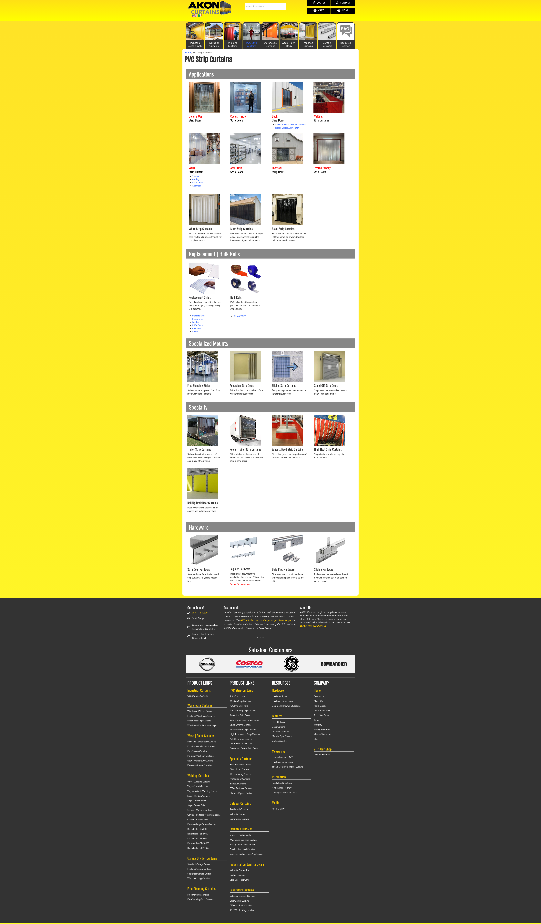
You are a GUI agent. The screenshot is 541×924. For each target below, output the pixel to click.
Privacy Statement (322, 730)
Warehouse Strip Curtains (199, 721)
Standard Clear (198, 315)
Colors (195, 331)
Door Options (278, 722)
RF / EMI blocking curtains (242, 910)
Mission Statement (322, 734)
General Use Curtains (197, 696)
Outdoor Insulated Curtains (242, 849)
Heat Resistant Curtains (240, 765)
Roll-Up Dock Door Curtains (242, 845)
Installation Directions (282, 783)
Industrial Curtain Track (240, 870)
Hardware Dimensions (282, 701)
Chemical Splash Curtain (241, 793)
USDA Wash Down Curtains (200, 761)
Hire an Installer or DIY (282, 757)
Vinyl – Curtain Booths (197, 786)
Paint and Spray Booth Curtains (201, 742)
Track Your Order (321, 715)
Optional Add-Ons (280, 732)
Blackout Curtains (238, 784)
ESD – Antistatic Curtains (241, 788)
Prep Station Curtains (197, 751)
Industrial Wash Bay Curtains (200, 756)
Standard (196, 176)
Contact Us (319, 697)
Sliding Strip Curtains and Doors (244, 720)
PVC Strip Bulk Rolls (239, 706)
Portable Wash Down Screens (201, 747)
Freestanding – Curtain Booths (201, 824)
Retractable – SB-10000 (198, 843)
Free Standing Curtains (198, 895)
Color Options (278, 727)
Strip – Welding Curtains (198, 796)
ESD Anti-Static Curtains (241, 906)
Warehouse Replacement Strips (202, 726)
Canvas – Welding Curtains (199, 810)
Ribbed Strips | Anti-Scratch (287, 128)
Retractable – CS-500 (197, 829)
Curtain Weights (279, 741)
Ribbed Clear (197, 319)
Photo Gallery (278, 809)
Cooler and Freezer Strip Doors (244, 749)
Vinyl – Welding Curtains (198, 782)
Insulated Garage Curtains (199, 869)
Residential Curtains (239, 809)
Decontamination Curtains (199, 765)
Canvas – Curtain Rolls (197, 820)
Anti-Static (196, 186)
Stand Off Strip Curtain (240, 725)
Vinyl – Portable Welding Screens (202, 791)
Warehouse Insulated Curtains (243, 840)
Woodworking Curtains (240, 774)
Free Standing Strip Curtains (200, 899)
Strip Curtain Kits (237, 697)
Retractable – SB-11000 (198, 848)
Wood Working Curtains (198, 878)
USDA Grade (197, 182)
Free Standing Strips (198, 385)
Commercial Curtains (239, 819)
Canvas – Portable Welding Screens (203, 815)
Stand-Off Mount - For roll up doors (290, 124)
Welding (195, 179)
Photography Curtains (240, 779)
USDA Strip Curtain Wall (241, 744)
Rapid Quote (320, 706)
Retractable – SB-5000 (197, 834)
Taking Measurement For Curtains (287, 767)
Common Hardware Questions (286, 706)
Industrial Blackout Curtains (242, 896)
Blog (316, 739)
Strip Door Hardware (239, 880)
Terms (316, 720)
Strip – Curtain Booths (197, 801)
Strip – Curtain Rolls (196, 805)
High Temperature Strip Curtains (245, 734)
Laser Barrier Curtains (239, 901)
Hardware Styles (279, 697)
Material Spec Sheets (281, 736)
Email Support (199, 618)
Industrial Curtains (238, 814)
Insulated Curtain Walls (240, 835)
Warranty (318, 725)
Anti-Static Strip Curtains (241, 739)
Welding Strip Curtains (240, 701)
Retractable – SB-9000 (197, 839)
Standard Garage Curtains (199, 864)
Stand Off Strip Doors (326, 385)
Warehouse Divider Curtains (200, 711)
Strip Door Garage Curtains (199, 874)
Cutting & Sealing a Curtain (284, 793)
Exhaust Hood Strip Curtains (243, 730)
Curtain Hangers (237, 875)
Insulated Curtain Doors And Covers (246, 854)
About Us (318, 701)
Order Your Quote (322, 711)
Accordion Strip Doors (240, 715)
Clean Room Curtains (239, 770)
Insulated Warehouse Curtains (201, 716)
